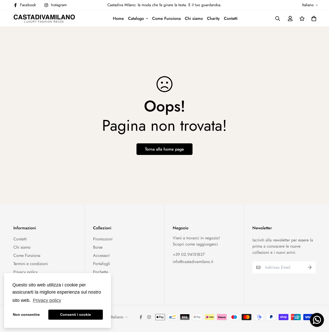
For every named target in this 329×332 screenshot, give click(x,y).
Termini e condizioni (30, 264)
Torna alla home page (164, 149)
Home (118, 18)
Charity (213, 18)
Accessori (101, 255)
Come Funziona (166, 18)
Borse (98, 247)
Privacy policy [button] (47, 300)
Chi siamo (194, 18)
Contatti (230, 18)
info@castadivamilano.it (193, 262)
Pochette (100, 272)
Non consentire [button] (26, 314)
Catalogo (136, 18)
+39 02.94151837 (189, 254)
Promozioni (103, 239)
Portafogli (101, 264)
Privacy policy (25, 272)
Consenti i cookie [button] (75, 314)
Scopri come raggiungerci (195, 244)
